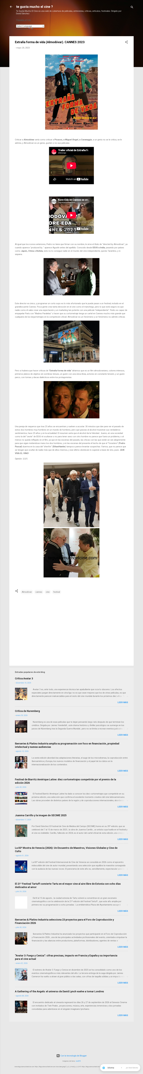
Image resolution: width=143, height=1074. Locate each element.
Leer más (123, 702)
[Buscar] (132, 7)
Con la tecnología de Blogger (73, 1055)
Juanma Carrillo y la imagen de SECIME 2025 (40, 815)
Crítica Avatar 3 (24, 678)
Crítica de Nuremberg (27, 711)
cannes (38, 592)
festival (56, 592)
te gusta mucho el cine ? (34, 7)
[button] (126, 42)
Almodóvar (27, 592)
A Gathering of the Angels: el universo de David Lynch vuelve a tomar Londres (59, 991)
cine (48, 592)
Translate (38, 29)
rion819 (78, 1061)
